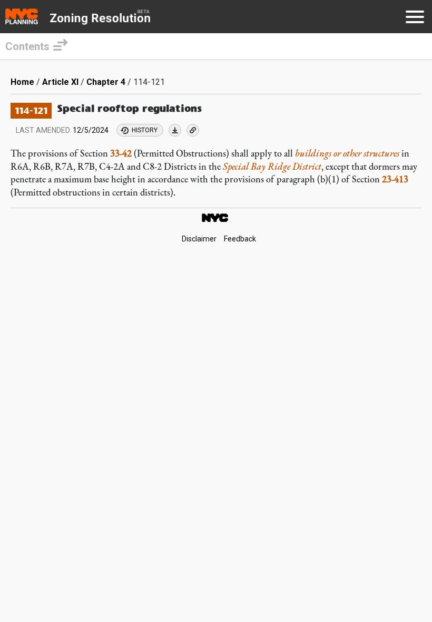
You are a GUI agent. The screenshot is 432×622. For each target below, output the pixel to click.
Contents (27, 46)
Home (22, 82)
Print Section (175, 130)
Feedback (240, 239)
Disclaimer (199, 239)
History (145, 130)
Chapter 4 (105, 82)
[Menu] (415, 19)
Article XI (60, 82)
